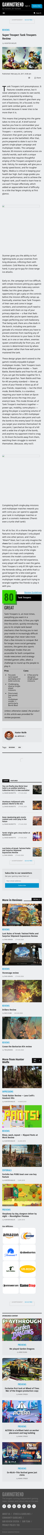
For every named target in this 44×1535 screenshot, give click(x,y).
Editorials (7, 1170)
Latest (5, 781)
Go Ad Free (28, 20)
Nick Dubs (8, 1013)
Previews (6, 1209)
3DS (19, 747)
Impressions (7, 1091)
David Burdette (10, 793)
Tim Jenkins (8, 1050)
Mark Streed (23, 1394)
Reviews (5, 29)
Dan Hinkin (8, 855)
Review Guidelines (33, 592)
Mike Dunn (23, 1352)
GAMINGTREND (13, 1532)
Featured (14, 781)
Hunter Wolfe (10, 43)
